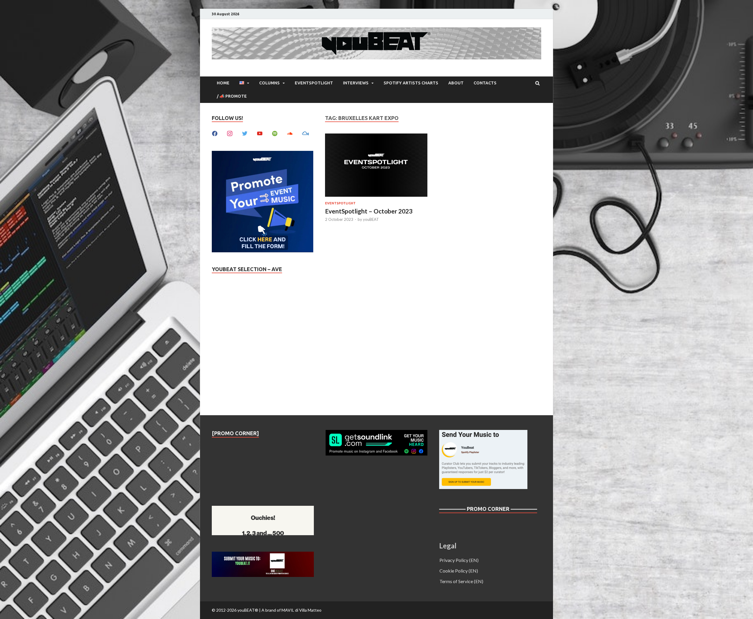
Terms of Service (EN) (461, 581)
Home (223, 83)
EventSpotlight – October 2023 (368, 211)
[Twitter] (245, 133)
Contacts (485, 83)
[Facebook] (215, 133)
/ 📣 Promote (232, 96)
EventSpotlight (314, 83)
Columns (269, 83)
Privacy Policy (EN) (459, 560)
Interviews (356, 83)
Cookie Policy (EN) (458, 570)
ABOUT (456, 83)
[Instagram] (230, 133)
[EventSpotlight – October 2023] (376, 166)
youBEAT (371, 219)
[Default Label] (260, 133)
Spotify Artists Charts (411, 83)
